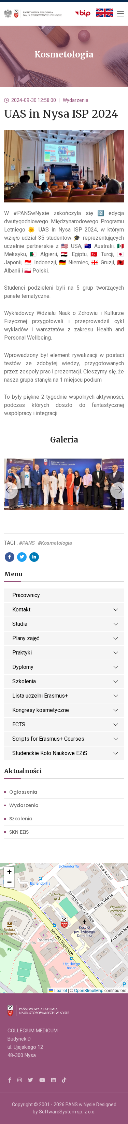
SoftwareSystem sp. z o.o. (67, 1111)
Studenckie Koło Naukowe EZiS (49, 753)
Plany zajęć (25, 638)
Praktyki (22, 652)
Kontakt (21, 609)
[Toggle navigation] (120, 14)
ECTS (18, 724)
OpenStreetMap (88, 990)
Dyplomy (22, 667)
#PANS (27, 543)
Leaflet (60, 990)
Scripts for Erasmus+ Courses (48, 739)
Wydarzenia (24, 805)
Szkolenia (24, 681)
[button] (64, 922)
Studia (19, 624)
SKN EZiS (19, 832)
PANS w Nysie (80, 1104)
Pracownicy (26, 595)
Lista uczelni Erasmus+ (40, 695)
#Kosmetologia (55, 543)
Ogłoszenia (23, 792)
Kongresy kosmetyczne (40, 710)
